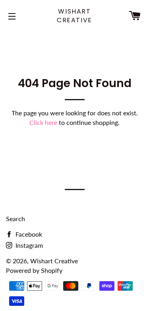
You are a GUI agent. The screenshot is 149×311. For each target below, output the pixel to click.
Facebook (28, 234)
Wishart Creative (74, 16)
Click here (43, 122)
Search (15, 218)
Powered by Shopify (34, 270)
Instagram (28, 245)
